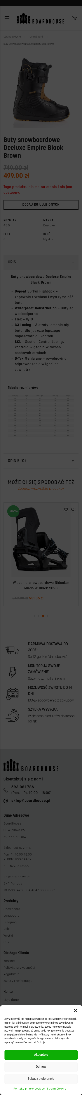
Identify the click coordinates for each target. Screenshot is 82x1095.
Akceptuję (41, 1055)
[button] (75, 1010)
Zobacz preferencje (41, 1079)
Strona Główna (56, 1089)
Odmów (41, 1067)
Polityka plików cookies (29, 1089)
